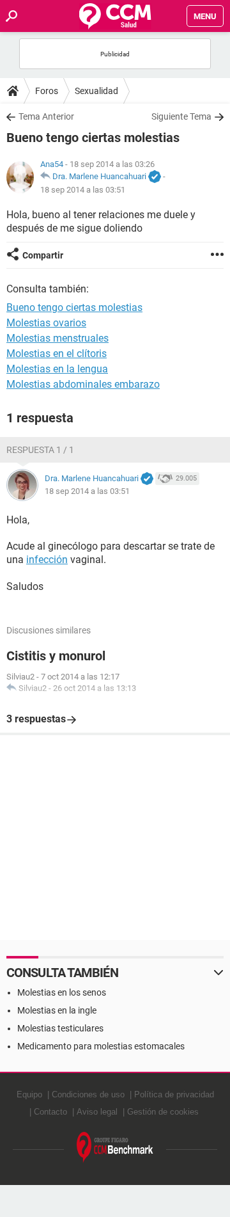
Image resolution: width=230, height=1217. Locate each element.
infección (47, 559)
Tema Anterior (46, 116)
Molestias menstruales (57, 338)
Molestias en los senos (61, 992)
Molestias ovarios (46, 323)
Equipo (29, 1094)
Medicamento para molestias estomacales (101, 1046)
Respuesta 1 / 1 (40, 450)
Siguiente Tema (181, 116)
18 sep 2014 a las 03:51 (82, 190)
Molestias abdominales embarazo (83, 384)
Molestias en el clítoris (56, 353)
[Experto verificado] (154, 177)
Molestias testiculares (60, 1028)
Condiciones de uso (88, 1094)
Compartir (42, 255)
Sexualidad (96, 91)
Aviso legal (97, 1112)
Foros (46, 91)
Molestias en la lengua (57, 369)
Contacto (50, 1112)
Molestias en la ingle (56, 1010)
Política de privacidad (174, 1094)
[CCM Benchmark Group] (115, 1147)
